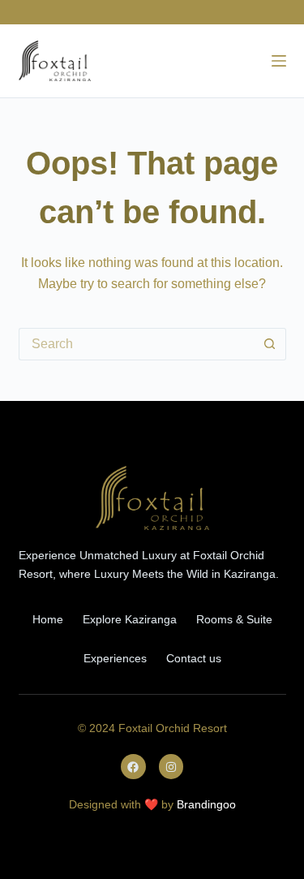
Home (47, 619)
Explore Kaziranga (130, 619)
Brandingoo (206, 804)
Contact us (193, 658)
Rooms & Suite (234, 619)
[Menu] (279, 61)
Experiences (115, 658)
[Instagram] (171, 766)
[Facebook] (133, 766)
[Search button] (270, 344)
